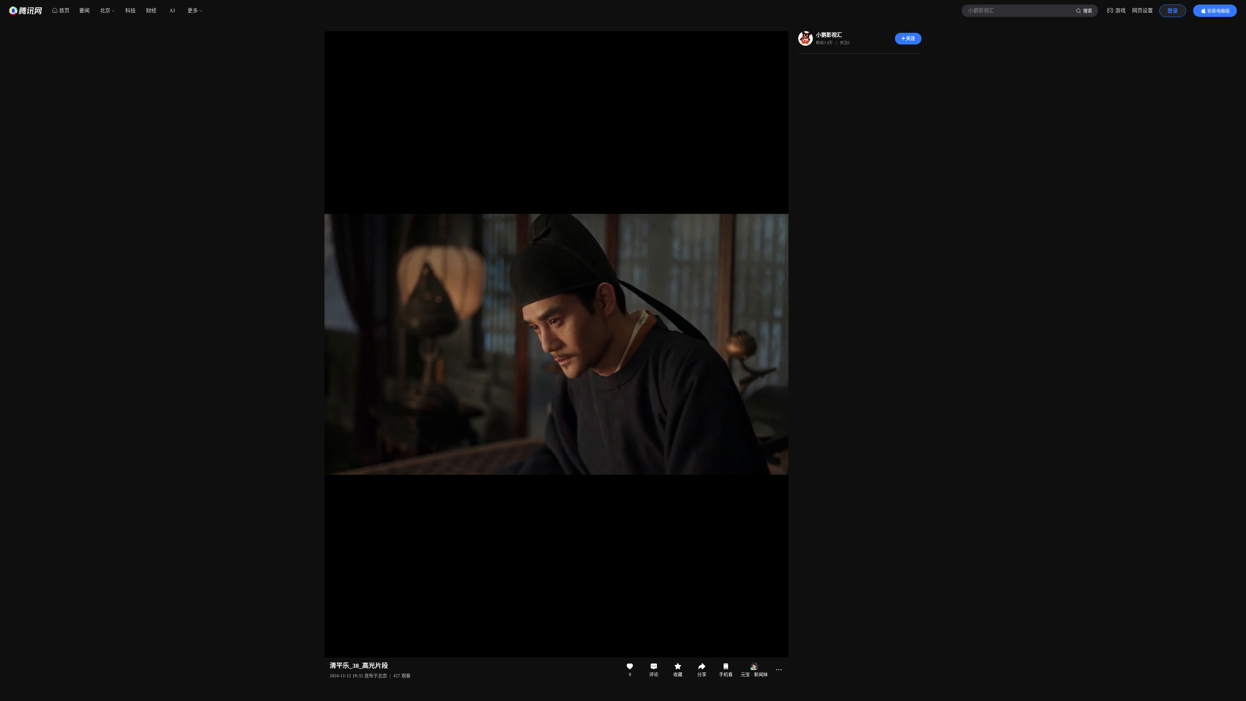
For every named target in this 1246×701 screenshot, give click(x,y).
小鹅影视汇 (829, 35)
